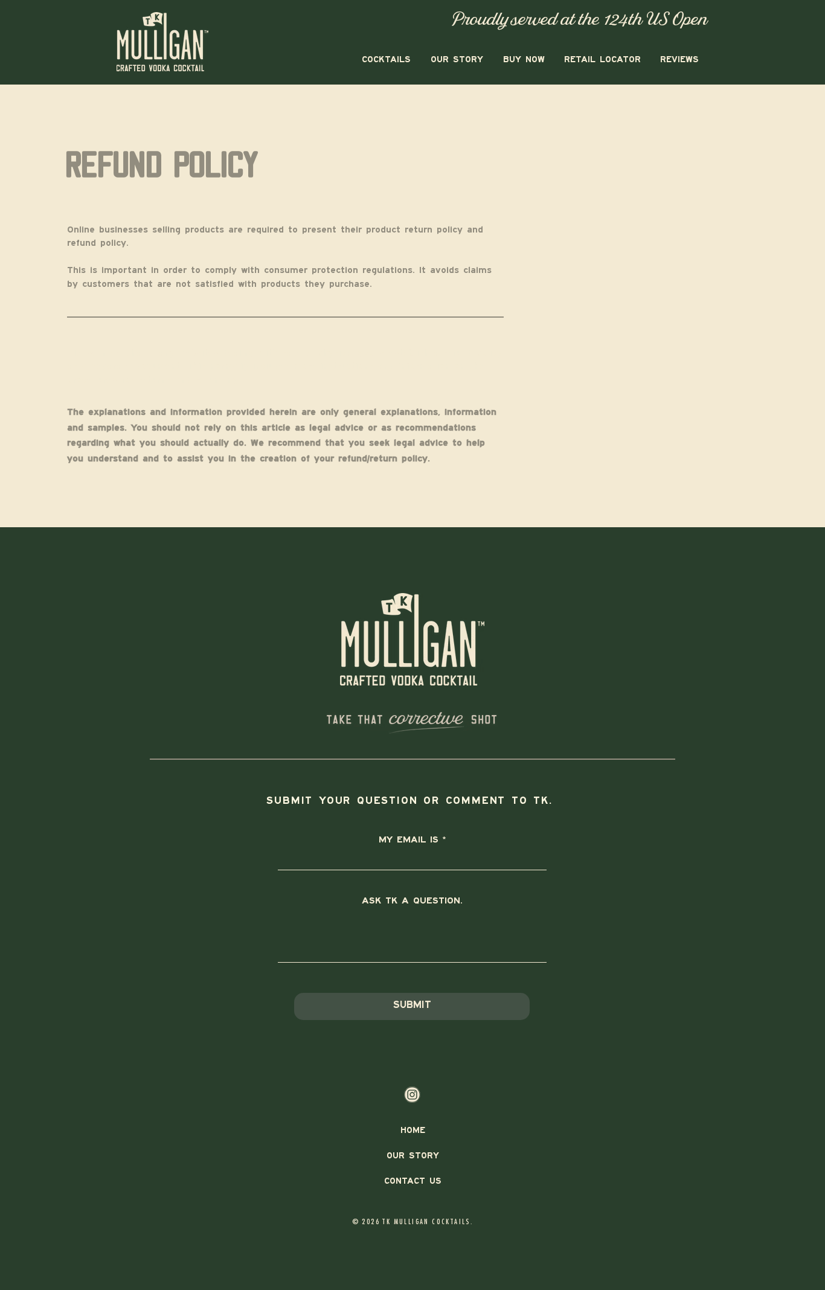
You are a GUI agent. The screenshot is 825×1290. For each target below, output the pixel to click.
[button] (385, 60)
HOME (412, 1131)
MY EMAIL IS (408, 840)
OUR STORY (413, 1156)
